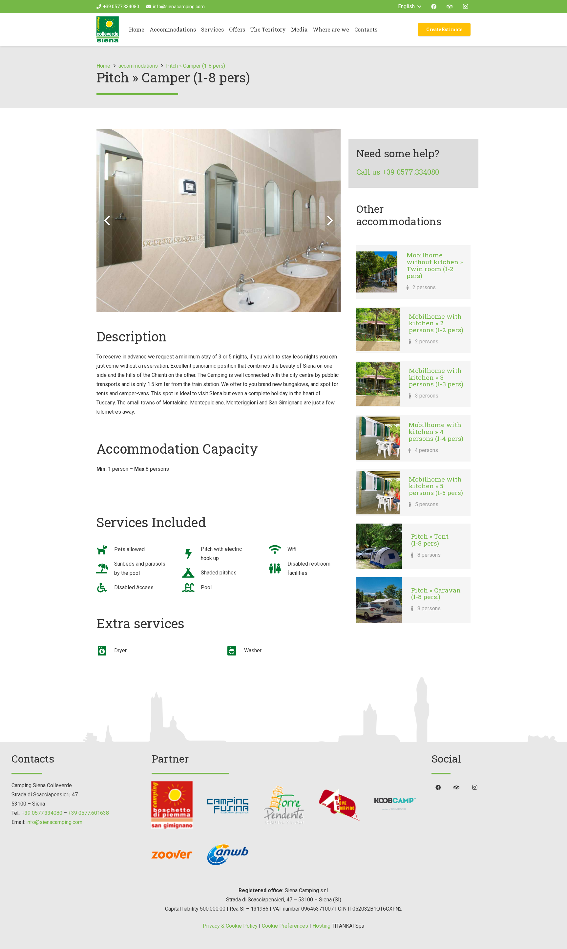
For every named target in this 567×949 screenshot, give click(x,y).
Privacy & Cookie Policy (230, 926)
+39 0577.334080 (42, 813)
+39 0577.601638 (88, 813)
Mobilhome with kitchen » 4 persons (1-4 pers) (436, 431)
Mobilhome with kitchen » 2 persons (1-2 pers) (436, 323)
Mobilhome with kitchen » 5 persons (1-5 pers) (436, 486)
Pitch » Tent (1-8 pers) (430, 539)
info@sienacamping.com (54, 822)
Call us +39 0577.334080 (397, 172)
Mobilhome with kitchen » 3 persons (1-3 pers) (436, 377)
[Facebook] (434, 6)
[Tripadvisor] (449, 6)
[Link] (107, 29)
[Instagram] (465, 6)
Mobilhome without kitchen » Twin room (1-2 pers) (435, 265)
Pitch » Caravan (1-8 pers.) (436, 593)
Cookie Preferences (285, 926)
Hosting (321, 926)
